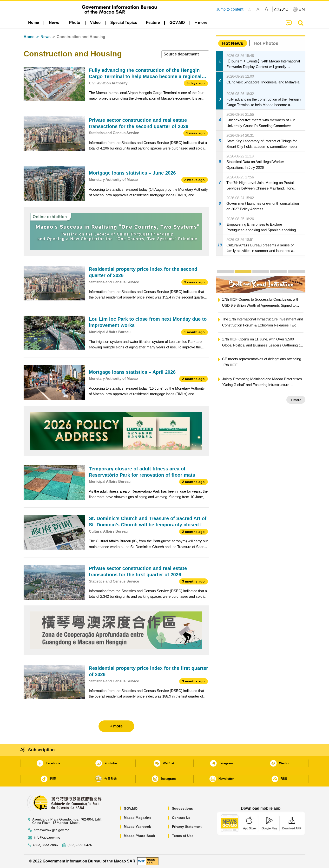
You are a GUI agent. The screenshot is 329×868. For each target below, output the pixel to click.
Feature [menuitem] (153, 22)
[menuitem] (54, 22)
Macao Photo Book (139, 836)
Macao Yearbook (137, 826)
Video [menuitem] (95, 22)
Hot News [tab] (232, 43)
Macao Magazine (137, 818)
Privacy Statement (187, 826)
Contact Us (181, 818)
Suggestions (182, 808)
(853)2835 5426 (79, 845)
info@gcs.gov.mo (47, 837)
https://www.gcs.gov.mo (51, 830)
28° (284, 9)
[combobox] (185, 54)
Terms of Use (182, 836)
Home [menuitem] (33, 22)
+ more (295, 400)
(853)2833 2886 (45, 845)
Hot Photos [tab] (266, 43)
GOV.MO (131, 808)
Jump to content (229, 9)
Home (29, 37)
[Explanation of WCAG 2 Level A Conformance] (147, 861)
